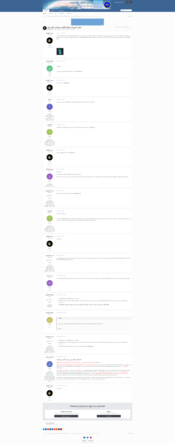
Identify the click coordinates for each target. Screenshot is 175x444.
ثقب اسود (49, 276)
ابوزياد (49, 99)
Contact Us (90, 440)
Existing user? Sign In (119, 2)
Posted (60, 33)
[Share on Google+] (48, 429)
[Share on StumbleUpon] (57, 429)
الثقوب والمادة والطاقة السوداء (68, 29)
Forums (44, 13)
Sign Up (128, 2)
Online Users (61, 13)
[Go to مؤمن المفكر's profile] (50, 176)
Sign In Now (109, 416)
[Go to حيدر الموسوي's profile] (49, 195)
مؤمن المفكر (49, 169)
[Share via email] (59, 429)
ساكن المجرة (49, 61)
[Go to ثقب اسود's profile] (50, 283)
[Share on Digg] (50, 429)
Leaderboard (69, 13)
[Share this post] (130, 33)
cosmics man (50, 295)
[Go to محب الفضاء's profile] (45, 28)
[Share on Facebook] (46, 429)
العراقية (49, 125)
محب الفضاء (51, 29)
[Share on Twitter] (44, 429)
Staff (55, 13)
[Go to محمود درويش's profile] (50, 364)
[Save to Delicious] (52, 429)
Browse (46, 10)
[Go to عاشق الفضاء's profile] (50, 320)
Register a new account (66, 416)
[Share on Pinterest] (61, 429)
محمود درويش (49, 357)
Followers (126, 27)
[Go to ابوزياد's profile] (50, 107)
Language (84, 440)
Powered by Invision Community (88, 442)
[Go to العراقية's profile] (50, 132)
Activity (52, 10)
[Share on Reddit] (55, 429)
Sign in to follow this (119, 27)
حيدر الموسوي (49, 191)
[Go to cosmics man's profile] (49, 299)
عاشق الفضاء (49, 313)
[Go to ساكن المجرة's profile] (50, 68)
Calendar (50, 13)
